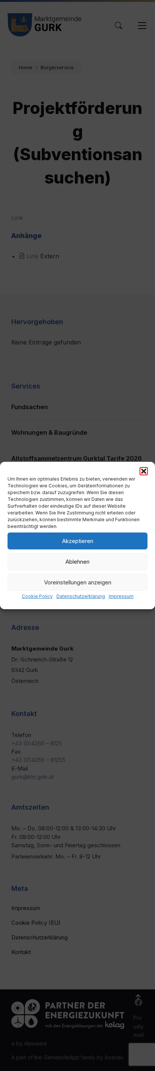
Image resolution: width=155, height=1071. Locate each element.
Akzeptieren (77, 541)
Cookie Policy (37, 596)
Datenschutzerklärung (80, 596)
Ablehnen (77, 561)
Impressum (121, 596)
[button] (143, 471)
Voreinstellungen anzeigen (77, 582)
